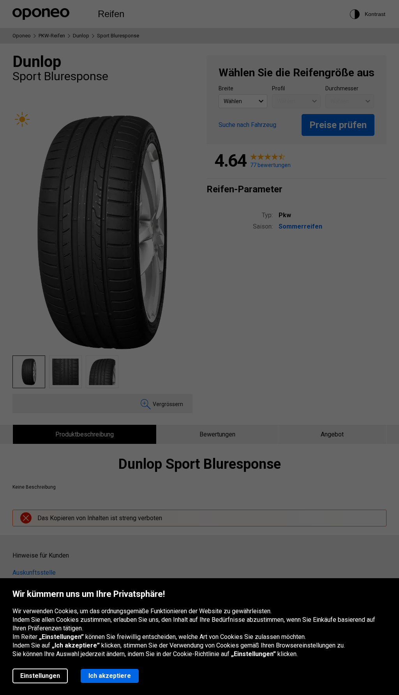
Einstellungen (40, 675)
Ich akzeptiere (109, 675)
